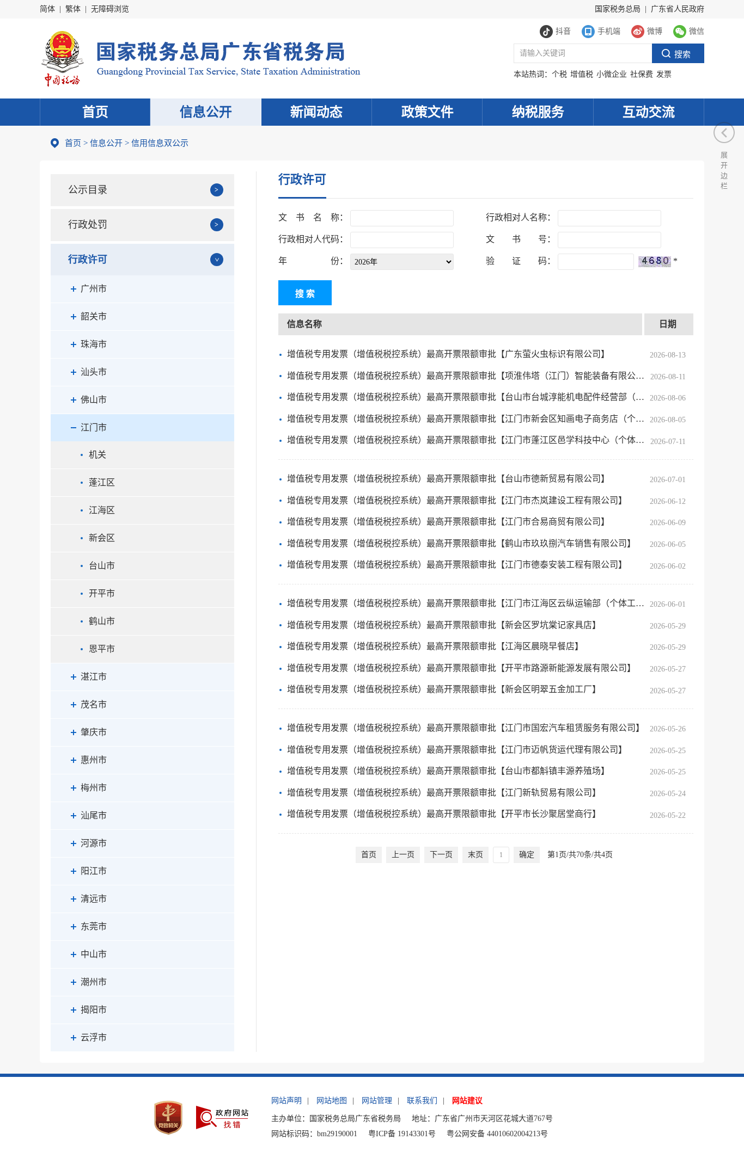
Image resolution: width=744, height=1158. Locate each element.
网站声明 (286, 1101)
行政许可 (87, 259)
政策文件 (427, 112)
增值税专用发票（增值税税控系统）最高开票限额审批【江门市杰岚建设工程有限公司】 (457, 500)
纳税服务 (538, 112)
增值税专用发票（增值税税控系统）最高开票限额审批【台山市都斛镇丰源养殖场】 (448, 770)
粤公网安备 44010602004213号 (497, 1134)
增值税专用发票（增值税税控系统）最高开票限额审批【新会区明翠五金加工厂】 (444, 689)
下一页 (441, 855)
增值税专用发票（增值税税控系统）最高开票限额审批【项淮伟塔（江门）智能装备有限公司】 (465, 375)
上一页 (403, 855)
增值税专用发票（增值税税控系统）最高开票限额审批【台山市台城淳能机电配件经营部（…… (465, 397)
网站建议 (467, 1101)
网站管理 (377, 1101)
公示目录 (87, 189)
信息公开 (206, 112)
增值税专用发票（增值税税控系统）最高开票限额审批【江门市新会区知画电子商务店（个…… (465, 418)
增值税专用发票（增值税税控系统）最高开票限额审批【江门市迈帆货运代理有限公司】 (457, 749)
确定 (526, 855)
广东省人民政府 (677, 9)
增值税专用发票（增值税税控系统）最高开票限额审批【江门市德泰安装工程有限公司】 (457, 564)
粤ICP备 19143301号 (402, 1134)
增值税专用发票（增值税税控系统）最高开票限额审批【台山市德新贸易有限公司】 (448, 478)
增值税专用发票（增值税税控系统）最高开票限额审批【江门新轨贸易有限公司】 (444, 792)
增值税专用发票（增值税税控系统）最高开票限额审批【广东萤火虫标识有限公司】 (448, 354)
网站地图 (331, 1101)
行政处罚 (87, 224)
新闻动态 (316, 112)
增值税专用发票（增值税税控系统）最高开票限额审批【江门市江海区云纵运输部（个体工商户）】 (465, 603)
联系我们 (422, 1101)
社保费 (641, 74)
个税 (559, 74)
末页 (475, 855)
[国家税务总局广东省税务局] (200, 57)
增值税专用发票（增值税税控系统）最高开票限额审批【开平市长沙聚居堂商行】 (444, 813)
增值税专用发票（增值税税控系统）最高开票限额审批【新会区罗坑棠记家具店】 (444, 625)
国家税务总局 (618, 9)
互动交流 (649, 112)
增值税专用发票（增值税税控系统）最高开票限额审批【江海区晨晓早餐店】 (435, 646)
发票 (664, 74)
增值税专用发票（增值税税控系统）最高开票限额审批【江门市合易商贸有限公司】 (448, 521)
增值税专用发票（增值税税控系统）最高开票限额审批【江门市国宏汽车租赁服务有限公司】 (465, 727)
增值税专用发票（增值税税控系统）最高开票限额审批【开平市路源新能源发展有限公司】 (461, 668)
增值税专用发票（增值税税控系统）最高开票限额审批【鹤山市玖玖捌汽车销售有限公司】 (461, 543)
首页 (95, 112)
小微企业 (611, 74)
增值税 (581, 74)
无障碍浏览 (110, 9)
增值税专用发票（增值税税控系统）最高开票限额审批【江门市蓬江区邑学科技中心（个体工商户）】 (465, 440)
